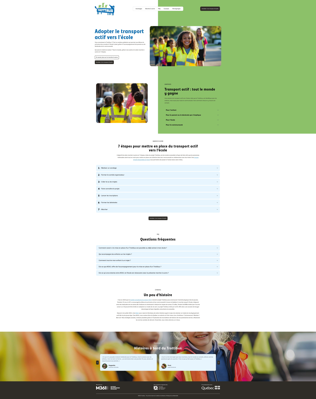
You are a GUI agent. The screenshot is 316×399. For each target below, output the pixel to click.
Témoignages (176, 8)
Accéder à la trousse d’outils (210, 9)
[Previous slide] (97, 363)
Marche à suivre (150, 8)
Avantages (139, 8)
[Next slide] (218, 363)
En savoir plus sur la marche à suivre (107, 57)
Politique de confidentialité (172, 395)
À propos (166, 8)
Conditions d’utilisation (160, 395)
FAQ (159, 8)
